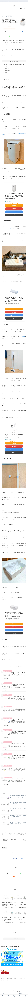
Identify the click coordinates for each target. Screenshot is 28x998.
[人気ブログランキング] (4, 970)
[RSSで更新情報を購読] (14, 876)
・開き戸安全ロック (7, 74)
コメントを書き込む (14, 938)
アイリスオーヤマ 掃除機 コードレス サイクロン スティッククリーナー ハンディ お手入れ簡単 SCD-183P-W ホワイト (14, 434)
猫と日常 (4, 847)
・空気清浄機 (6, 68)
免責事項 (21, 993)
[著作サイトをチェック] (7, 873)
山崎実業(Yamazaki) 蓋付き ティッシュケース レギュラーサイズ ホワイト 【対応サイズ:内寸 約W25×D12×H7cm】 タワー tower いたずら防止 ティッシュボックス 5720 (14, 614)
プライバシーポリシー (7, 993)
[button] (18, 35)
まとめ (7, 79)
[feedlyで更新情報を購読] (20, 873)
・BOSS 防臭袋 (7, 70)
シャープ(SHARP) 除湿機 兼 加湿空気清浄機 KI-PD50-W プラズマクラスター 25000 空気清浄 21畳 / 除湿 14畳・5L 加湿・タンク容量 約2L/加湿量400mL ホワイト (14, 196)
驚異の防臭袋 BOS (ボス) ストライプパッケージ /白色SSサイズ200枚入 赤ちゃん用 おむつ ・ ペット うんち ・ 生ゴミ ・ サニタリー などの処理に (14, 299)
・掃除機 (5, 72)
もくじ (13, 61)
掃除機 (23, 336)
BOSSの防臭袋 (9, 228)
